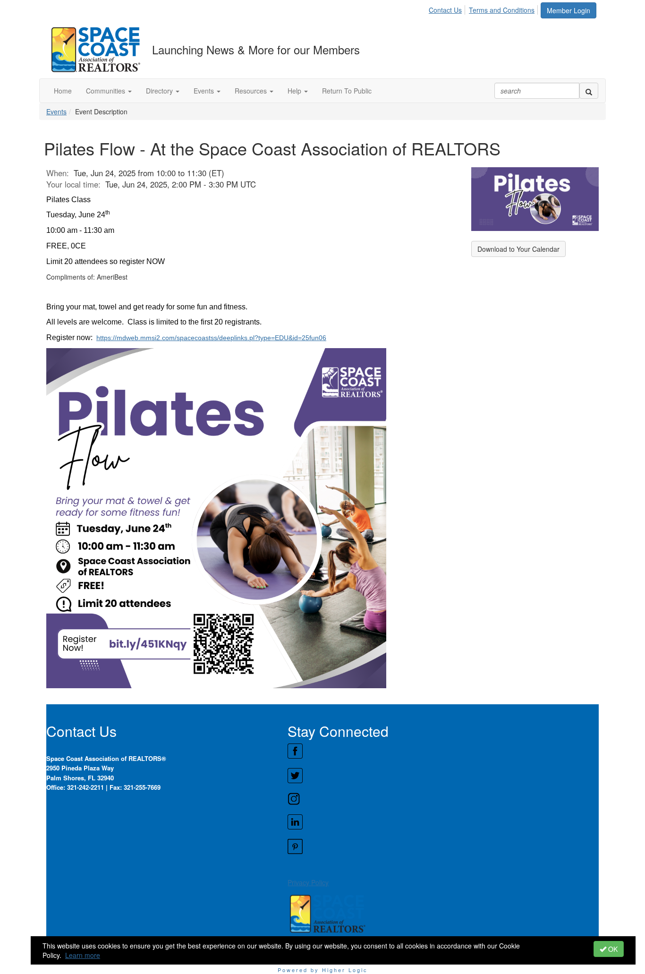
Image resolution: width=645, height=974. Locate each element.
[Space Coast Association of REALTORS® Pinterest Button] (443, 846)
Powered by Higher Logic (323, 970)
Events (56, 111)
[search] (588, 91)
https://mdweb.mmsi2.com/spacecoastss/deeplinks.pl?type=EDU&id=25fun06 (211, 338)
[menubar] (484, 8)
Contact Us (445, 10)
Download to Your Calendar (518, 249)
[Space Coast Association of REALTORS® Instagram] (443, 799)
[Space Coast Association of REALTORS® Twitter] (443, 775)
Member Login (568, 10)
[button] (109, 91)
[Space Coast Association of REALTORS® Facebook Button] (443, 751)
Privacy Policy (308, 882)
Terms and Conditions (502, 10)
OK (612, 949)
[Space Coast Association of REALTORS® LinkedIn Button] (443, 821)
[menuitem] (448, 8)
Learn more (82, 955)
